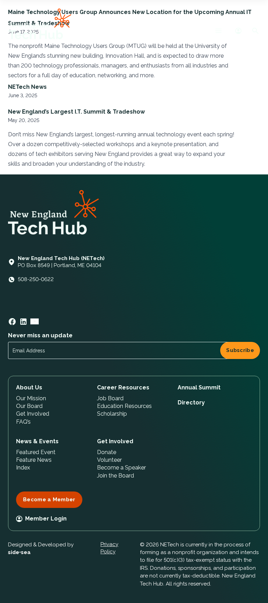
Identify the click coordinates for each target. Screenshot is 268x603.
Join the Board (115, 475)
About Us (29, 387)
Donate (106, 452)
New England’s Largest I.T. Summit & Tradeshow (78, 111)
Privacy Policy (109, 548)
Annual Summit (199, 387)
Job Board (110, 398)
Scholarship (112, 413)
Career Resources (123, 387)
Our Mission (31, 398)
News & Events (37, 441)
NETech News (27, 87)
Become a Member (49, 499)
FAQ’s (23, 421)
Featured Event (35, 452)
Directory (191, 402)
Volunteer (109, 460)
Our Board (29, 406)
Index (23, 467)
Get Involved (32, 413)
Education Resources (124, 406)
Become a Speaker (121, 467)
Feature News (34, 460)
